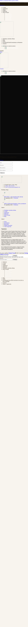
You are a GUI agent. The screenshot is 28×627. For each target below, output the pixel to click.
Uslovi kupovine (7, 226)
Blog (5, 216)
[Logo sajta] (7, 36)
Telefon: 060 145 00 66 (9, 185)
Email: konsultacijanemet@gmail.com (12, 187)
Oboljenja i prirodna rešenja (10, 210)
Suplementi (6, 212)
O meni (5, 211)
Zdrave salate (8, 17)
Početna (1, 160)
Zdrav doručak (8, 14)
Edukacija (6, 214)
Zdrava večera (8, 16)
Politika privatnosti (8, 225)
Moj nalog (6, 224)
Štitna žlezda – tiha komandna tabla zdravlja (13, 196)
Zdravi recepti (7, 215)
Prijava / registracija (7, 284)
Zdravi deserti (8, 19)
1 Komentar (15, 198)
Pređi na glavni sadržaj (13, 0)
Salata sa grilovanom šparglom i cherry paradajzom (15, 203)
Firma (5, 221)
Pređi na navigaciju (4, 0)
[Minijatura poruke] (6, 195)
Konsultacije (6, 223)
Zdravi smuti (8, 18)
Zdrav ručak (8, 13)
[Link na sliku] (11, 182)
